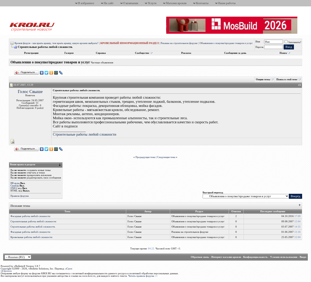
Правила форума (19, 196)
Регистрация (31, 53)
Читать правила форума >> (143, 276)
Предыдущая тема (145, 157)
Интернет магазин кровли (226, 257)
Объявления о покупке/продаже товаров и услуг (226, 43)
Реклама (186, 53)
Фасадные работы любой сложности (30, 216)
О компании (130, 3)
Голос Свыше (30, 91)
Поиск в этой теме (286, 79)
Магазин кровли (176, 3)
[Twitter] (46, 73)
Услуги (152, 3)
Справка (101, 53)
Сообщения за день (235, 53)
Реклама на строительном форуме (179, 43)
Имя (257, 41)
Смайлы (14, 185)
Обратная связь (200, 257)
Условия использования (283, 257)
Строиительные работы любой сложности (33, 221)
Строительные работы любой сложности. (33, 226)
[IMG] (13, 188)
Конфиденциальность (255, 257)
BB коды (15, 183)
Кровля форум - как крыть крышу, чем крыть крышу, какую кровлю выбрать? (56, 43)
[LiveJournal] (61, 73)
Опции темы (263, 79)
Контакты (202, 3)
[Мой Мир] (56, 73)
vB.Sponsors (6, 271)
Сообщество (142, 53)
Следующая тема (166, 157)
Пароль (259, 47)
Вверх (303, 257)
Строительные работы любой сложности (84, 134)
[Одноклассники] (51, 73)
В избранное (86, 3)
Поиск (283, 53)
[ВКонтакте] (41, 73)
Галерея (69, 53)
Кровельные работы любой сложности (31, 237)
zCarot (68, 268)
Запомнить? (294, 42)
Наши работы (227, 3)
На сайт (109, 3)
